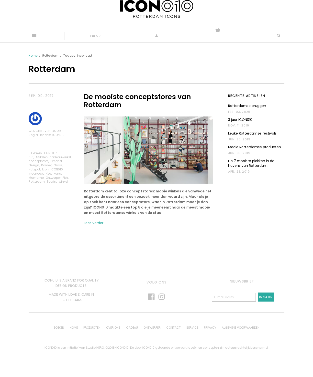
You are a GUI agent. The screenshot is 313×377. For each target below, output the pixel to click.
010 (31, 157)
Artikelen (41, 157)
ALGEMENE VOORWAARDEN (240, 327)
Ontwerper (53, 178)
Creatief (56, 161)
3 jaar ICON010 (240, 119)
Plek (65, 178)
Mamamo (36, 178)
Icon (45, 169)
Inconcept (36, 173)
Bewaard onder (43, 153)
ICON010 (57, 169)
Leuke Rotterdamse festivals (252, 133)
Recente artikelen (246, 96)
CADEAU (132, 327)
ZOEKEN (59, 327)
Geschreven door (45, 131)
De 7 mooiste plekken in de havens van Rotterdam (251, 163)
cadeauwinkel (60, 157)
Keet (49, 173)
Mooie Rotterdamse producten (254, 147)
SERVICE (192, 327)
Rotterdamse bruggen (247, 106)
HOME (74, 327)
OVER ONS (113, 327)
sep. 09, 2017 (41, 96)
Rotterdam (37, 181)
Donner (46, 165)
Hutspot (34, 169)
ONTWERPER (152, 327)
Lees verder (93, 222)
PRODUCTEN (92, 327)
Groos (58, 165)
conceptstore (38, 161)
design (34, 165)
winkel (63, 181)
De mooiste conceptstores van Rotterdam (137, 101)
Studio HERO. (95, 348)
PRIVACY (210, 327)
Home (33, 55)
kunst (58, 173)
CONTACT (173, 327)
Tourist (52, 181)
